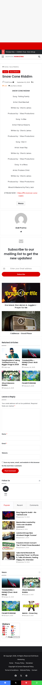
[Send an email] (13, 82)
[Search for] (39, 57)
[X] (21, 675)
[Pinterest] (26, 675)
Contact (34, 670)
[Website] (21, 231)
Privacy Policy (19, 663)
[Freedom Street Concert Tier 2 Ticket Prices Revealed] (8, 546)
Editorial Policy (25, 670)
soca (21, 203)
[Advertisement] (21, 21)
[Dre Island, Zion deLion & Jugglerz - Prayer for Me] (21, 293)
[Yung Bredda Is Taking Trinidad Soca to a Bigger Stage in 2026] (11, 353)
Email (4, 443)
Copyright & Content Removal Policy (21, 666)
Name (4, 434)
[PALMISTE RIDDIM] (31, 376)
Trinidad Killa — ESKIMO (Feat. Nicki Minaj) (20, 52)
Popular (7, 505)
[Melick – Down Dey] (31, 606)
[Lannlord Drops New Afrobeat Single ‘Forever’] (8, 536)
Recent (20, 505)
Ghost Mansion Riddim (8, 384)
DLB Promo (8, 82)
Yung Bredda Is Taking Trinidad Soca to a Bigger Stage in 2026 (11, 362)
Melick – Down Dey (29, 613)
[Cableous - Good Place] (21, 321)
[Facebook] (15, 675)
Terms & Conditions (11, 670)
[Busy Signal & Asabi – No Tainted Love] (8, 515)
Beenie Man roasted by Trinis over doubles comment (25, 524)
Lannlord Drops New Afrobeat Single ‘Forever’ (26, 534)
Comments (34, 505)
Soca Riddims (14, 67)
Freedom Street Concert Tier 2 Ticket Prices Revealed (28, 544)
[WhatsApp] (36, 683)
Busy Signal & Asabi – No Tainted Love (26, 513)
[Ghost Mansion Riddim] (11, 376)
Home (6, 67)
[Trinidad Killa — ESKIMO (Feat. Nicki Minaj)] (31, 353)
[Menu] (3, 57)
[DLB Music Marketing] (15, 56)
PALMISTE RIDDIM (29, 383)
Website (5, 453)
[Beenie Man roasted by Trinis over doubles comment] (8, 525)
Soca (5, 72)
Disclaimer (29, 663)
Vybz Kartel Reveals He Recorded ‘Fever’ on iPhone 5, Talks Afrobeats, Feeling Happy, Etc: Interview (27, 556)
